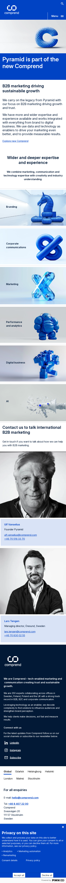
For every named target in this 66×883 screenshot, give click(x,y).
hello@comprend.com (25, 797)
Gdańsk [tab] (19, 771)
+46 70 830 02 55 (14, 635)
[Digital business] (33, 364)
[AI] (33, 402)
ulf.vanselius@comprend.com (20, 534)
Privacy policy (33, 860)
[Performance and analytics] (33, 325)
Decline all (47, 875)
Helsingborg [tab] (34, 771)
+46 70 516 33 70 (14, 538)
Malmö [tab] (20, 778)
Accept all (19, 875)
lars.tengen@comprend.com (19, 631)
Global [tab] (8, 771)
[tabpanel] (33, 806)
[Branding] (33, 208)
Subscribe (15, 757)
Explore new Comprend (15, 141)
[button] (57, 16)
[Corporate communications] (33, 247)
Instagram (15, 750)
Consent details (9, 860)
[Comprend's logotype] (12, 10)
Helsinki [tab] (49, 771)
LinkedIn (14, 742)
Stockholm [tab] (34, 778)
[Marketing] (33, 285)
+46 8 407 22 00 (18, 803)
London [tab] (8, 778)
